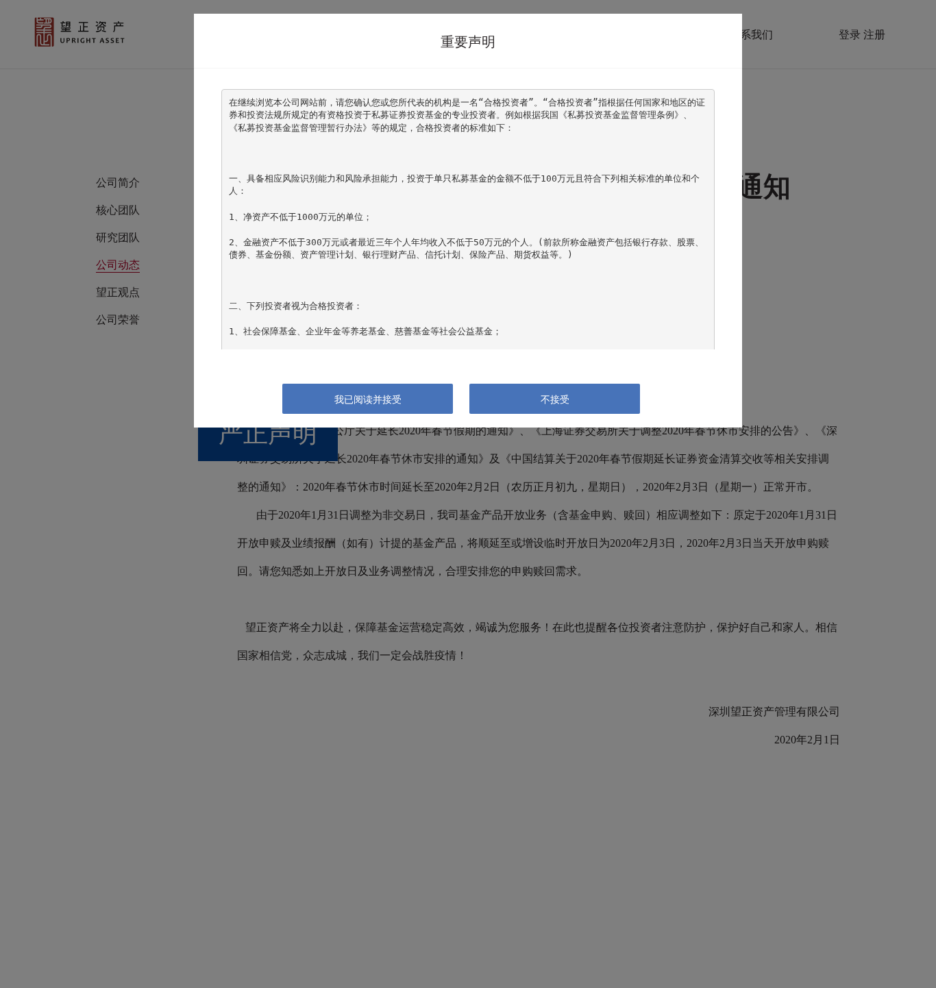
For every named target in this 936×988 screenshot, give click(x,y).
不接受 (555, 399)
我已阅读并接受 (368, 399)
